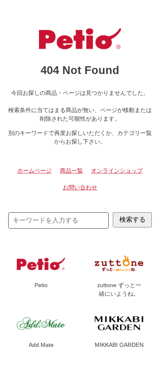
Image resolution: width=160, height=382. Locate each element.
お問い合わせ (80, 187)
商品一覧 (71, 170)
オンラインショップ (117, 170)
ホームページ (34, 170)
